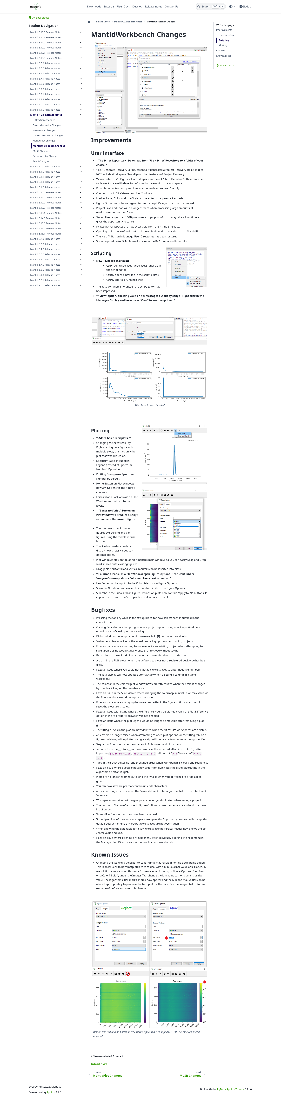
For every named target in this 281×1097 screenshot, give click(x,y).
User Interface (226, 35)
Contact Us (171, 6)
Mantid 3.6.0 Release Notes (45, 68)
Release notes (153, 6)
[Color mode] (232, 6)
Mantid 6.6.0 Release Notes (45, 259)
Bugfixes (221, 50)
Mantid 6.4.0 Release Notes (45, 249)
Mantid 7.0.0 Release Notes (45, 285)
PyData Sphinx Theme (230, 1089)
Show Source (226, 65)
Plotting (223, 45)
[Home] (89, 21)
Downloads (94, 6)
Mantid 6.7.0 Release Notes (45, 264)
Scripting (224, 40)
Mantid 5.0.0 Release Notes (45, 166)
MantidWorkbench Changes (49, 145)
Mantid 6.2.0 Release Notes (45, 238)
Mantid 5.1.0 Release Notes (45, 171)
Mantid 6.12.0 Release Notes (45, 202)
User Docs (123, 6)
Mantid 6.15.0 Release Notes (45, 223)
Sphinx (51, 1092)
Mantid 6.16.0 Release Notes (45, 228)
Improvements (224, 29)
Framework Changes (44, 130)
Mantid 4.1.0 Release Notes (45, 109)
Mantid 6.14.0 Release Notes (45, 218)
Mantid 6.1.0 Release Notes (45, 187)
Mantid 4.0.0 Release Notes (45, 104)
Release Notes (102, 21)
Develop (137, 6)
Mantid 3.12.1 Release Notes (45, 52)
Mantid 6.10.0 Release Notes (45, 192)
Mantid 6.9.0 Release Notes (45, 274)
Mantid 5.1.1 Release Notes (45, 176)
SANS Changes (41, 161)
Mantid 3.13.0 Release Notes (45, 58)
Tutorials (109, 6)
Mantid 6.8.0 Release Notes (45, 269)
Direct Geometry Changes (47, 125)
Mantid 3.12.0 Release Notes (45, 47)
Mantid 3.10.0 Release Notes (45, 32)
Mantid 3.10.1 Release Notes (45, 37)
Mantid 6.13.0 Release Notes (45, 207)
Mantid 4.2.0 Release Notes (46, 114)
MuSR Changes (41, 151)
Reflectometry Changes (45, 156)
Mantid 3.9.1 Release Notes (45, 94)
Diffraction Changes (44, 119)
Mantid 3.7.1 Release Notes (45, 78)
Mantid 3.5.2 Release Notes (45, 63)
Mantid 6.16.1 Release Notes (45, 233)
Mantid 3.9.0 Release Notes (45, 88)
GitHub (246, 6)
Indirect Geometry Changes (48, 135)
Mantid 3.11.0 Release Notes (45, 42)
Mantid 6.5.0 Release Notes (45, 254)
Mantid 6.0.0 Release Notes (45, 181)
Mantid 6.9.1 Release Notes (45, 280)
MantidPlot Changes (44, 140)
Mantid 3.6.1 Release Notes (45, 73)
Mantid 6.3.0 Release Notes (45, 243)
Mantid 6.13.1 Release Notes (45, 213)
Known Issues (223, 55)
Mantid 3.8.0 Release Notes (45, 83)
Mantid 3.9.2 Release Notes (45, 99)
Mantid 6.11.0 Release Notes (45, 197)
